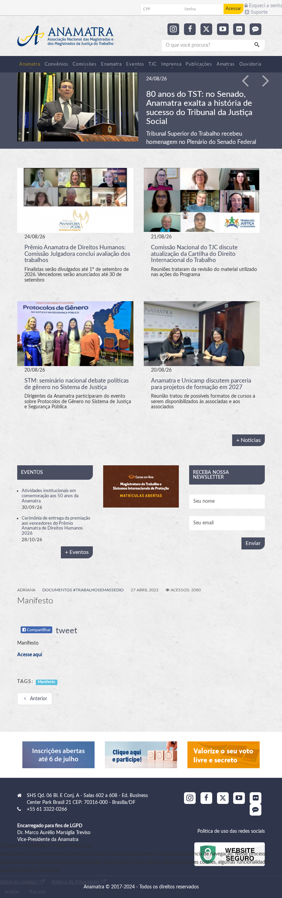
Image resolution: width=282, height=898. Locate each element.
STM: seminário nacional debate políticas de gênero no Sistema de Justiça (76, 383)
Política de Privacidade (76, 882)
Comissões (85, 64)
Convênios (56, 64)
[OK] (257, 45)
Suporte (258, 12)
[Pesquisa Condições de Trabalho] (141, 754)
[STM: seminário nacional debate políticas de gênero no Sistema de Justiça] (75, 332)
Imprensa (171, 64)
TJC (153, 64)
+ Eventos (77, 551)
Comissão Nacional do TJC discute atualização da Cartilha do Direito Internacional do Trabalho (194, 253)
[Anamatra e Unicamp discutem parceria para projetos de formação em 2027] (202, 332)
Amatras (226, 64)
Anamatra (29, 64)
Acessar (233, 9)
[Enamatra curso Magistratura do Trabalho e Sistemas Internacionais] (141, 486)
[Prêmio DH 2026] (58, 754)
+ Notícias (248, 439)
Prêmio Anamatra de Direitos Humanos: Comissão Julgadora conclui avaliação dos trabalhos (77, 253)
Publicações (199, 64)
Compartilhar (38, 629)
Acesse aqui (29, 654)
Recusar (38, 892)
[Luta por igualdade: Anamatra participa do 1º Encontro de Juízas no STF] (77, 106)
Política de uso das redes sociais (231, 830)
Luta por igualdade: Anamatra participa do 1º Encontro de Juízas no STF (199, 103)
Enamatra (111, 64)
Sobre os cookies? (19, 882)
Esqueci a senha (263, 5)
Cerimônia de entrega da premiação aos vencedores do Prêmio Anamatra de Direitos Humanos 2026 (56, 525)
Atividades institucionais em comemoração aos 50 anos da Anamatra (50, 495)
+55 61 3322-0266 (47, 808)
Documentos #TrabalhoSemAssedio (83, 589)
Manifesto (46, 681)
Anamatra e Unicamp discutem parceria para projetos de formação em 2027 (201, 383)
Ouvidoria (250, 64)
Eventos (135, 64)
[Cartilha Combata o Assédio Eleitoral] (223, 754)
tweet (66, 630)
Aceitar (11, 892)
